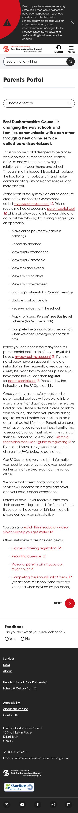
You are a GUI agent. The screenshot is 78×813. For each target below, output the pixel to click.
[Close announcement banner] (72, 22)
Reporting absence (27, 556)
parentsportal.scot (22, 381)
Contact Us (10, 715)
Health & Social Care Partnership (25, 682)
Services (8, 658)
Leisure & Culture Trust (17, 688)
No (27, 639)
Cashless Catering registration (34, 548)
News (6, 665)
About (7, 671)
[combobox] (39, 61)
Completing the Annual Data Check (40, 577)
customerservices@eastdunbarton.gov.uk (40, 758)
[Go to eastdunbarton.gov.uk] (22, 49)
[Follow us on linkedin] (68, 804)
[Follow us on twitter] (6, 804)
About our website (15, 709)
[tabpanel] (39, 355)
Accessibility (11, 703)
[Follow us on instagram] (53, 804)
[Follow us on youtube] (22, 804)
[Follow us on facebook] (37, 804)
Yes (12, 639)
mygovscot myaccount (31, 204)
